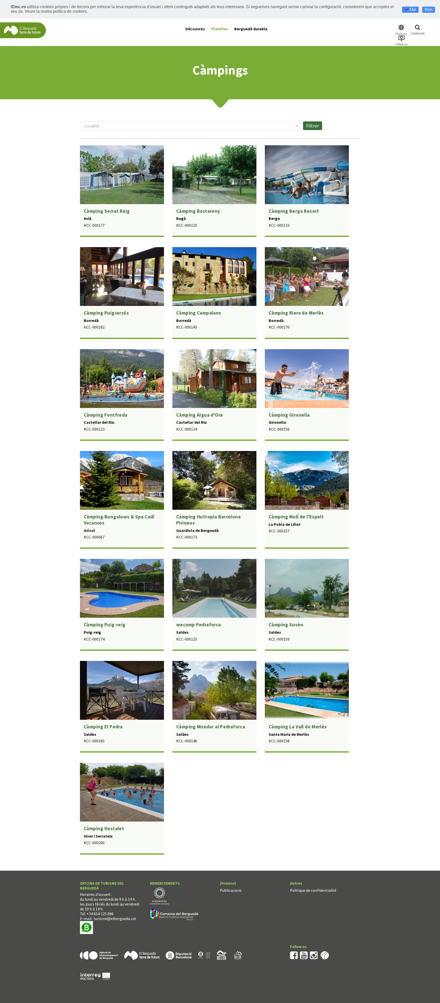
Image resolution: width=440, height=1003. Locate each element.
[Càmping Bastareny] (214, 174)
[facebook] (294, 954)
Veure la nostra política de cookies (56, 11)
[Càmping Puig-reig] (122, 587)
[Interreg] (95, 975)
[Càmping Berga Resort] (307, 174)
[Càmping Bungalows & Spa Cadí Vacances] (122, 479)
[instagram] (314, 954)
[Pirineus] (221, 954)
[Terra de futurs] (141, 954)
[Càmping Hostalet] (122, 791)
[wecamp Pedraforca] (214, 587)
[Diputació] (178, 954)
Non (428, 9)
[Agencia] (99, 954)
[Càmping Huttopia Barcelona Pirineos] (214, 479)
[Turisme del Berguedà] (23, 30)
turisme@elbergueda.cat (115, 918)
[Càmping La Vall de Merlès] (307, 689)
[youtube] (304, 954)
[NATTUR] (237, 954)
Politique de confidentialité (313, 890)
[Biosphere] (159, 895)
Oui (412, 9)
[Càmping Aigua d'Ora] (214, 377)
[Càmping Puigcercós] (122, 275)
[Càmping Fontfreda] (122, 377)
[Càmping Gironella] (307, 377)
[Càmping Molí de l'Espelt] (307, 479)
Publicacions (231, 890)
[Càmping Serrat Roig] (122, 174)
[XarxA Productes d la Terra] (204, 954)
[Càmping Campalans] (214, 275)
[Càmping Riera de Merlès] (307, 275)
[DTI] (175, 915)
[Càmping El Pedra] (122, 689)
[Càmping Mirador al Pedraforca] (214, 689)
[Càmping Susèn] (307, 587)
